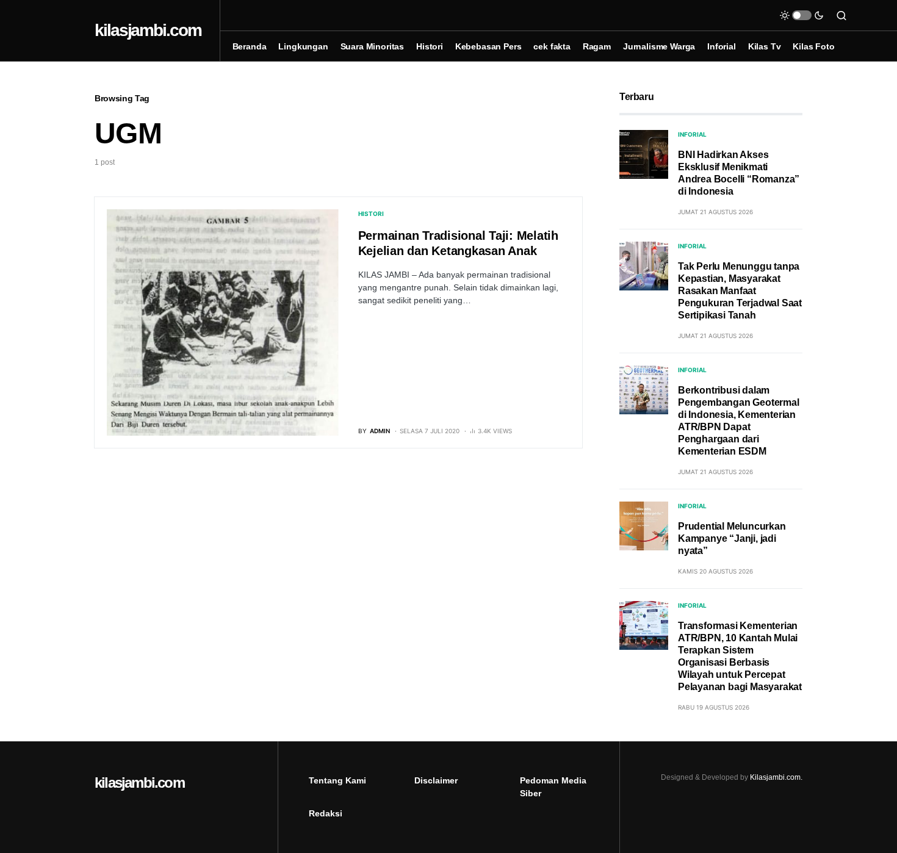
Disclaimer (436, 780)
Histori (371, 213)
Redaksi (325, 813)
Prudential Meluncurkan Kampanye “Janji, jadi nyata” (732, 538)
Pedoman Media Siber (553, 787)
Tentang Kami (337, 780)
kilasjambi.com (148, 30)
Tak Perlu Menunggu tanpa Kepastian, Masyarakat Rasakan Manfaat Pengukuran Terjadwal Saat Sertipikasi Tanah (740, 290)
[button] (802, 15)
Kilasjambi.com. (776, 777)
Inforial (692, 134)
